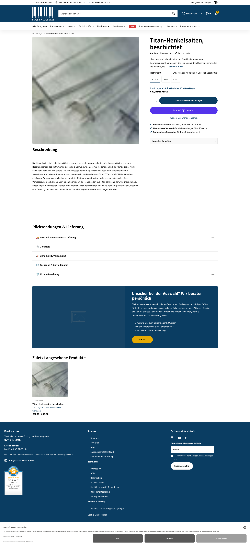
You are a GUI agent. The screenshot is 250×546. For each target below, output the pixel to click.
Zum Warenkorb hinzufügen (188, 100)
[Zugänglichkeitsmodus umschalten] (216, 2)
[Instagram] (172, 437)
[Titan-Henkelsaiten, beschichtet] (50, 379)
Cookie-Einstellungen (97, 514)
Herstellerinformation (161, 141)
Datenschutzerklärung (43, 454)
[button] (157, 98)
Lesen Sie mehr (175, 66)
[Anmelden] (208, 13)
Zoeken (174, 13)
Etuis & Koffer (85, 26)
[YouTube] (179, 438)
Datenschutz (96, 478)
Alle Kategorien (39, 26)
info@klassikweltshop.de (21, 460)
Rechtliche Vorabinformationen (104, 487)
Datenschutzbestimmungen (201, 456)
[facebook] (185, 438)
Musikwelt (102, 26)
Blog (92, 447)
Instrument (184, 73)
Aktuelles (94, 442)
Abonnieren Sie (182, 466)
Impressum (95, 468)
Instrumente (55, 26)
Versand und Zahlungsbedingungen (107, 508)
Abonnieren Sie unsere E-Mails (186, 443)
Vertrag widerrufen (99, 496)
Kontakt (142, 339)
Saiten (70, 26)
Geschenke (118, 26)
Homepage (37, 33)
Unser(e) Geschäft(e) (208, 73)
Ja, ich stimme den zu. (193, 457)
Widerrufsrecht (97, 482)
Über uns (170, 26)
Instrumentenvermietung (150, 26)
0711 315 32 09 (12, 440)
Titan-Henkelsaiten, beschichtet (48, 404)
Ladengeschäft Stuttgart (102, 452)
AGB (92, 473)
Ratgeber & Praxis (188, 26)
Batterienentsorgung (100, 492)
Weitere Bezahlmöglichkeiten (183, 118)
